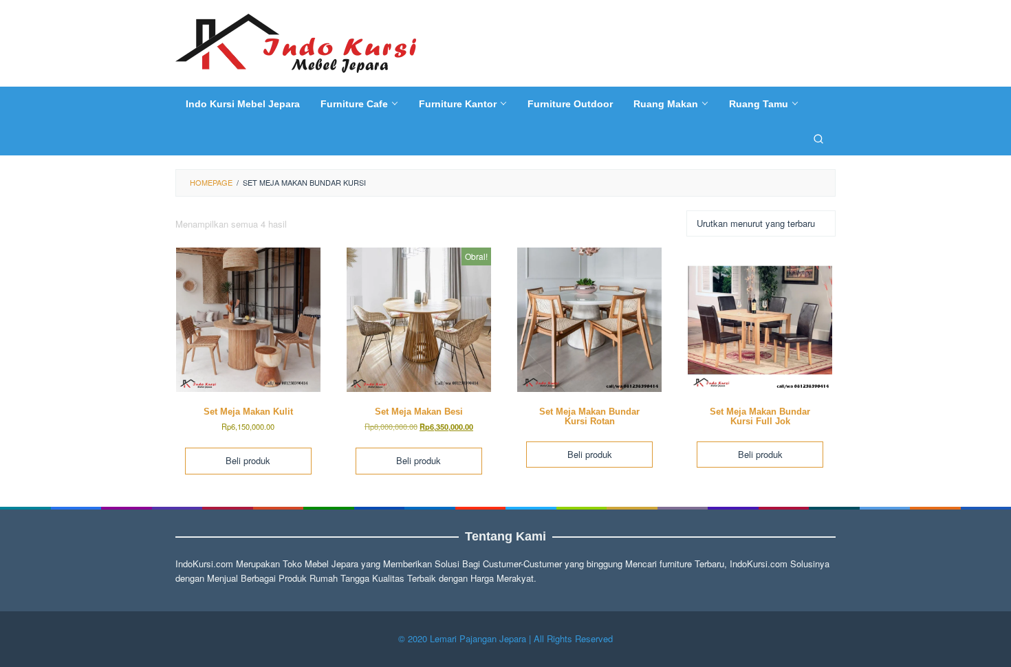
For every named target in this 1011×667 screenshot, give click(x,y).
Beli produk (248, 460)
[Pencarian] (818, 138)
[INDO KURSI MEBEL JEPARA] (295, 41)
